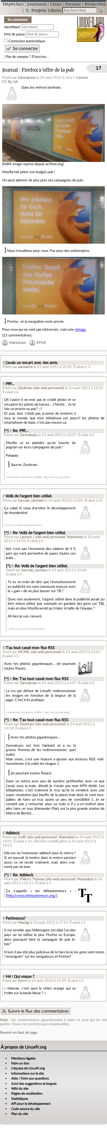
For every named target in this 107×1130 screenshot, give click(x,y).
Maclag (23, 922)
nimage (80, 329)
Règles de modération (27, 1093)
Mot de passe (14, 34)
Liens (55, 4)
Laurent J (27, 537)
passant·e (25, 367)
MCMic (24, 652)
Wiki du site (19, 1088)
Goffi (22, 837)
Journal (10, 70)
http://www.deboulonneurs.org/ (31, 895)
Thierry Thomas (32, 879)
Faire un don (20, 1063)
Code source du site (25, 1109)
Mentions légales (23, 1058)
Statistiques (19, 1098)
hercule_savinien (31, 500)
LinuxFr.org (91, 26)
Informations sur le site (27, 1073)
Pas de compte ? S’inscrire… (27, 56)
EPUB (41, 342)
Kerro (22, 980)
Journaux (36, 4)
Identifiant (12, 27)
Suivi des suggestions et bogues (34, 1083)
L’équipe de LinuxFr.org (28, 1068)
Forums (73, 4)
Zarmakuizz (27, 77)
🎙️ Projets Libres (43, 10)
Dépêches (13, 4)
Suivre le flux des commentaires (38, 1011)
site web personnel (48, 388)
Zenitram (25, 388)
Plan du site (19, 1113)
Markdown (17, 342)
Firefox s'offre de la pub (48, 70)
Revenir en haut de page (18, 1032)
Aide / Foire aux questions (30, 1078)
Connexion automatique (27, 41)
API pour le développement (30, 1103)
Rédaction (95, 4)
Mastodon (75, 537)
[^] (6, 431)
